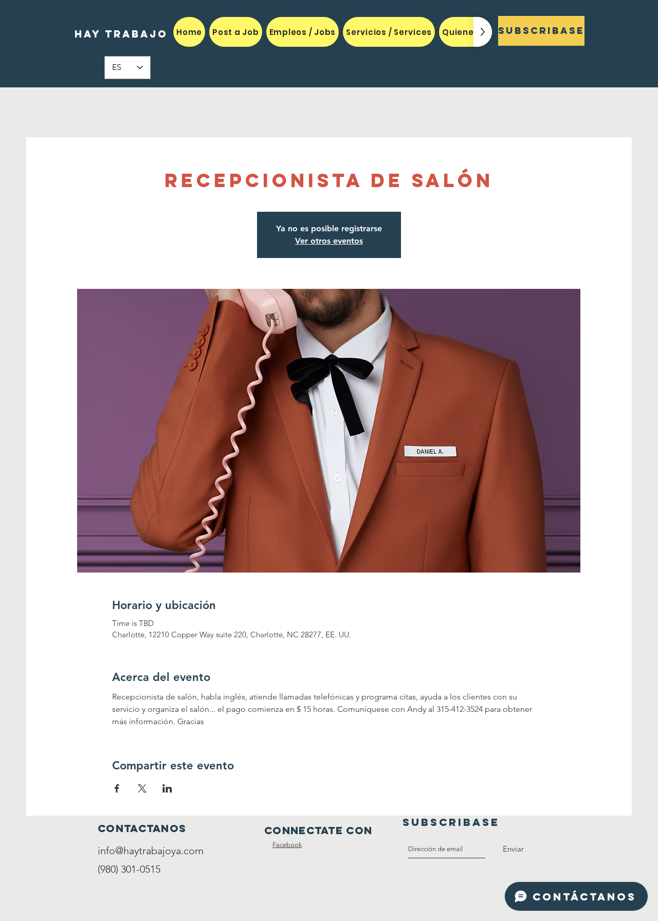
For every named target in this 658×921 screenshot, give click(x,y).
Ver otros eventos (329, 241)
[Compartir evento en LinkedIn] (167, 788)
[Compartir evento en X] (142, 788)
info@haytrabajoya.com (151, 850)
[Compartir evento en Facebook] (117, 788)
